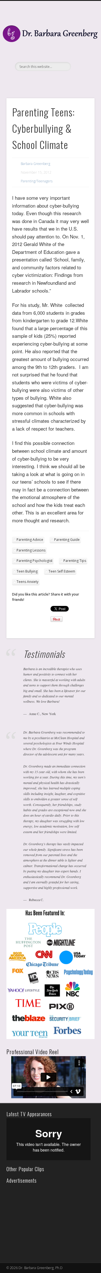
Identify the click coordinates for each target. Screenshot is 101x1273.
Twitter (44, 80)
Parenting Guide (67, 539)
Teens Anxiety (27, 581)
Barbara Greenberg (35, 163)
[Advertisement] (47, 1220)
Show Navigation (81, 50)
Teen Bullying (27, 571)
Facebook (32, 80)
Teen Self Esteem (62, 571)
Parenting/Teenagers (36, 181)
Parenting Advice (30, 539)
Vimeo (55, 80)
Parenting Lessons (31, 550)
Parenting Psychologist (34, 560)
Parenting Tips (74, 560)
